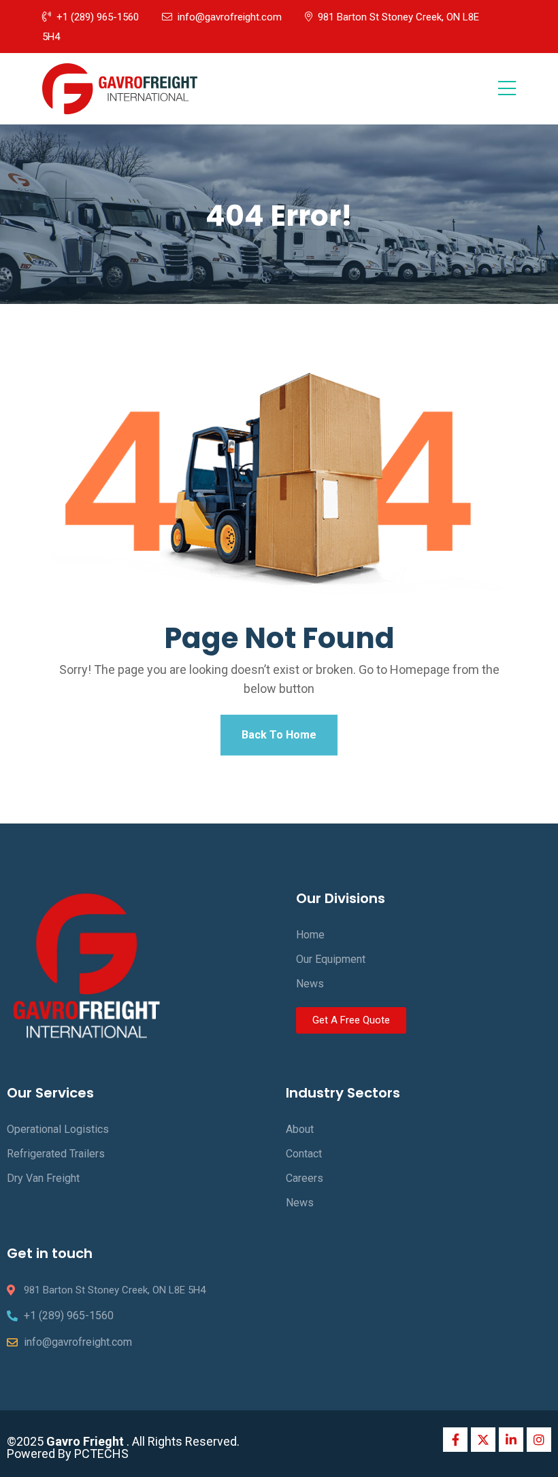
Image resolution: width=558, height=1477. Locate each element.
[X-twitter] (483, 1439)
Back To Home (279, 734)
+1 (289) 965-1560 (97, 17)
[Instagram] (539, 1439)
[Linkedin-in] (511, 1439)
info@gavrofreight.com (230, 17)
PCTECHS (101, 1453)
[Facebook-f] (455, 1439)
